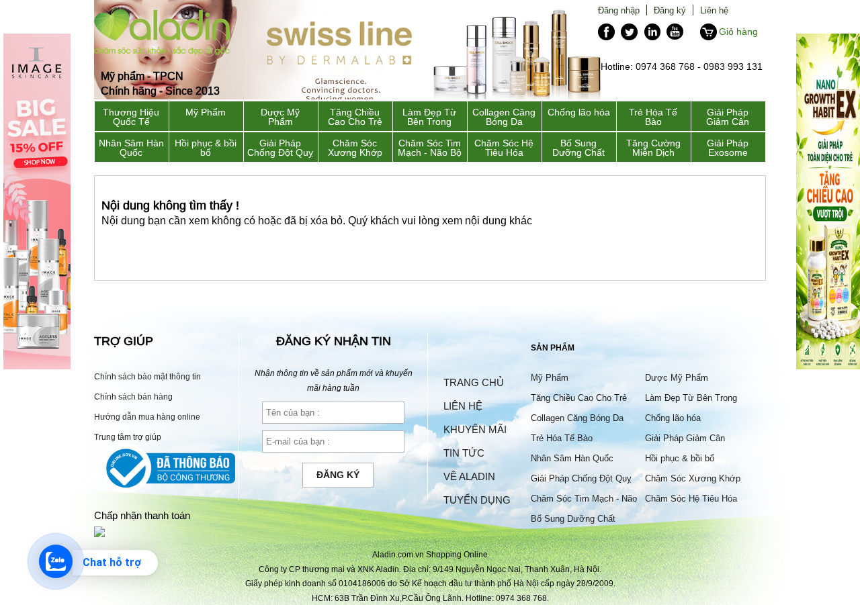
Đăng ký (670, 10)
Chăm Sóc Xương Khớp (355, 148)
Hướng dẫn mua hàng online (147, 417)
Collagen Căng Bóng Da (503, 117)
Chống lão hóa (579, 112)
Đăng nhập (619, 10)
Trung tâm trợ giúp (127, 437)
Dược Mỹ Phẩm (280, 117)
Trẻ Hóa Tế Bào (653, 117)
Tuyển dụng (477, 500)
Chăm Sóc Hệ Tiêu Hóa (503, 148)
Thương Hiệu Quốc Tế (131, 117)
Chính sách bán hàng (133, 396)
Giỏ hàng (738, 31)
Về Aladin (469, 476)
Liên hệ (714, 10)
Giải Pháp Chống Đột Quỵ (280, 148)
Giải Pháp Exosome (727, 148)
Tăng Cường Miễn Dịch (653, 148)
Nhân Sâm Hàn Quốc (131, 148)
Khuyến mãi (475, 429)
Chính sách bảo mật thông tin (147, 376)
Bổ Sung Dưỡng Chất (578, 148)
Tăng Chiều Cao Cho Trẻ (355, 117)
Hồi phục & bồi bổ (205, 148)
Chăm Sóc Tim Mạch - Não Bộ (430, 148)
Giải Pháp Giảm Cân (727, 117)
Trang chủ (473, 382)
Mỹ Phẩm (205, 112)
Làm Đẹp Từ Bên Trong (429, 117)
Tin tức (463, 453)
